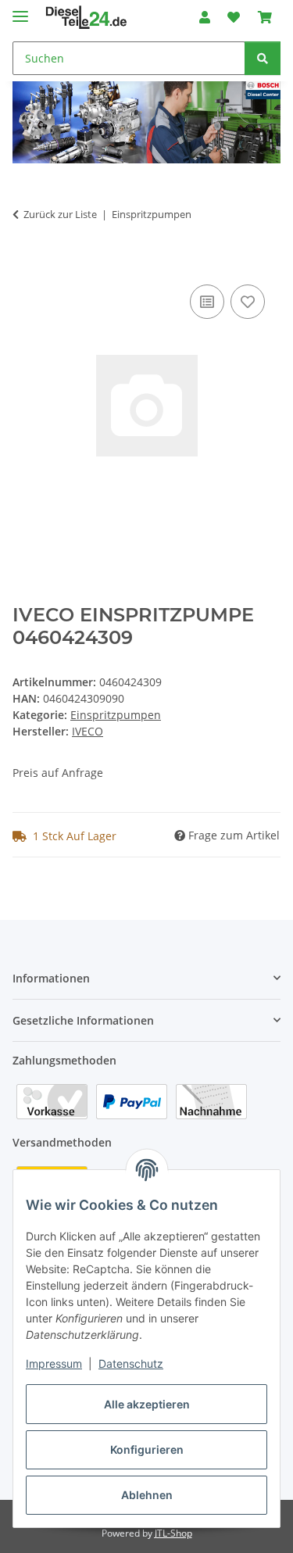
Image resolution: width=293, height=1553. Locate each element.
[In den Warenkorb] (25, 263)
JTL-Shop (173, 1533)
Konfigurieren (147, 1449)
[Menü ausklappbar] (20, 10)
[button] (205, 17)
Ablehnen (147, 1494)
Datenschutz (130, 1363)
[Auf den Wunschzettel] (247, 301)
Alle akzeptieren (147, 1404)
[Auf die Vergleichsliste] (207, 301)
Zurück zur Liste (60, 214)
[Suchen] (262, 58)
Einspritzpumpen (115, 714)
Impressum (54, 1363)
